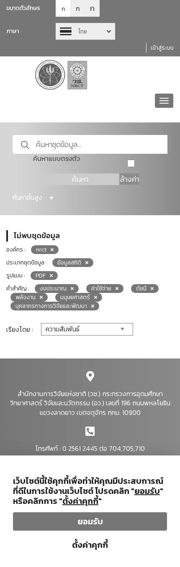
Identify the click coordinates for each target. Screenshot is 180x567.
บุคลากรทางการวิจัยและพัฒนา (51, 306)
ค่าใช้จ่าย (101, 288)
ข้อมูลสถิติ (69, 262)
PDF (41, 275)
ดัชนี (141, 288)
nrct (41, 249)
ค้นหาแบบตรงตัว (56, 158)
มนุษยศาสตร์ (75, 297)
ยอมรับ (90, 521)
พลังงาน (25, 297)
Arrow (85, 31)
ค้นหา (80, 179)
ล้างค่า (129, 179)
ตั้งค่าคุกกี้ (90, 545)
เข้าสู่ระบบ (162, 47)
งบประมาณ (53, 288)
